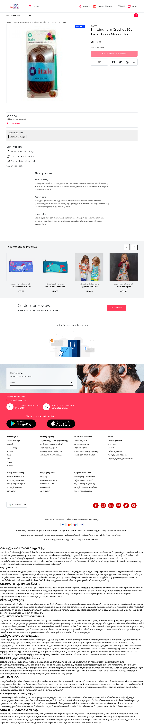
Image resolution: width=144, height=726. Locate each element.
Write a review (116, 307)
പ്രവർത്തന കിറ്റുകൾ (48, 448)
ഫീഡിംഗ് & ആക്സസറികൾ (51, 455)
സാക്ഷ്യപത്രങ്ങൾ (90, 539)
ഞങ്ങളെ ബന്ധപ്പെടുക (54, 535)
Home (8, 22)
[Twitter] (126, 505)
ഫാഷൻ (111, 448)
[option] (45, 63)
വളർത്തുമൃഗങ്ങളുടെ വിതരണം (120, 458)
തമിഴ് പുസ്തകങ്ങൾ (115, 451)
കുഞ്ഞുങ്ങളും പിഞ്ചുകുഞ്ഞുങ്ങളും (54, 441)
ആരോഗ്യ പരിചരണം (83, 491)
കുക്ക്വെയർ (45, 487)
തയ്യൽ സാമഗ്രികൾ (15, 477)
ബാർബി (9, 444)
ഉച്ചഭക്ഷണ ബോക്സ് (48, 480)
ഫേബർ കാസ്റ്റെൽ (13, 441)
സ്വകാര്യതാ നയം (90, 535)
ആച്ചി (8, 455)
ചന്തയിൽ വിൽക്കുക (17, 137)
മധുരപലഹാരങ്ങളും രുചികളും (86, 451)
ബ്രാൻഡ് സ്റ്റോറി (93, 530)
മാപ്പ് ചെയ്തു (11, 448)
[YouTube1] (134, 505)
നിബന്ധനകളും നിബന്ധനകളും (56, 539)
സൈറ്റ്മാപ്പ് (75, 539)
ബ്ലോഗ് (81, 530)
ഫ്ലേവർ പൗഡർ (80, 448)
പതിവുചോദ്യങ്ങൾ (72, 535)
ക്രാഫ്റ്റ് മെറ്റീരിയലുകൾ (20, 284)
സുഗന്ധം (111, 444)
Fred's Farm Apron (123, 287)
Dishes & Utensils (47, 484)
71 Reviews (16, 123)
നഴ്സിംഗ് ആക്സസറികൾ (83, 480)
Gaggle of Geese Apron (89, 287)
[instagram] (103, 505)
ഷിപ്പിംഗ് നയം (105, 535)
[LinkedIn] (111, 505)
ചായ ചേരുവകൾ (80, 441)
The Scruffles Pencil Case (55, 287)
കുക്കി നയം (116, 535)
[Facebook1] (96, 505)
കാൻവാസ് (10, 491)
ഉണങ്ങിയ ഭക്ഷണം (81, 444)
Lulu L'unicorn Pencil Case (20, 287)
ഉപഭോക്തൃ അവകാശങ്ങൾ (32, 535)
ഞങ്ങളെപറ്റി (21, 530)
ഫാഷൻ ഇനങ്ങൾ (115, 441)
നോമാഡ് (10, 451)
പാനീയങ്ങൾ (45, 491)
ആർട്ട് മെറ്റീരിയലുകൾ (15, 480)
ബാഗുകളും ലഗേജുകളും (117, 455)
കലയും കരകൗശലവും (22, 22)
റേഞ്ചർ (9, 465)
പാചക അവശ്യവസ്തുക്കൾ (84, 455)
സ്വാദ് (9, 458)
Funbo (9, 462)
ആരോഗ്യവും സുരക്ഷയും (84, 484)
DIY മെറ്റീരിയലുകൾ (14, 487)
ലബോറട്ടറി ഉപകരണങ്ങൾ (84, 477)
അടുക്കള (43, 477)
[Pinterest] (118, 505)
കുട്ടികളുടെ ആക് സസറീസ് (51, 444)
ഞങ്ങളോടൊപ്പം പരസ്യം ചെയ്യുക (42, 530)
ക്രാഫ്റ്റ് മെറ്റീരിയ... (40, 22)
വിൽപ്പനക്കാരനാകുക (67, 530)
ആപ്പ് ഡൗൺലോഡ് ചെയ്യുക (114, 530)
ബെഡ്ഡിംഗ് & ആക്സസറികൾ (85, 487)
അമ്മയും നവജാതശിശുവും (51, 451)
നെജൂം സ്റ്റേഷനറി (19, 119)
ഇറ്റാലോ (95, 25)
